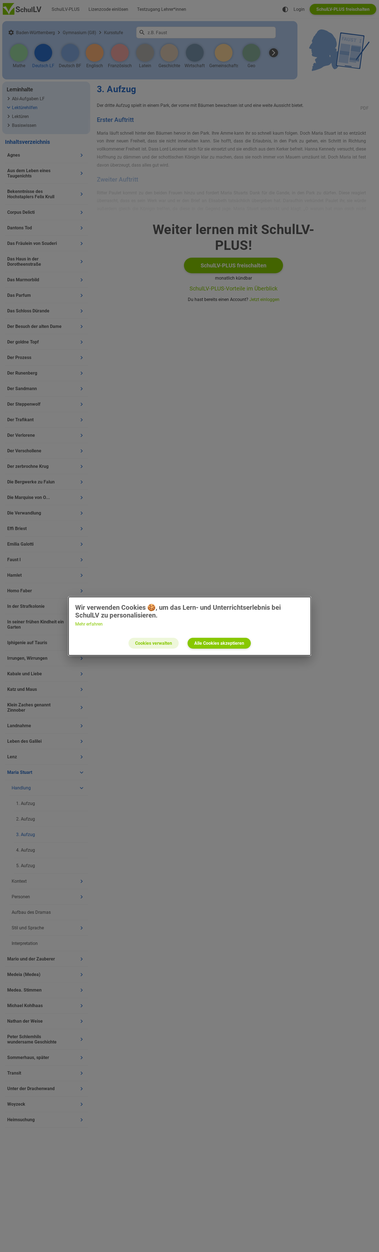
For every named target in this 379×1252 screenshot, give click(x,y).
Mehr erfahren (89, 624)
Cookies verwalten (153, 643)
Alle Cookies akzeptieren (219, 643)
